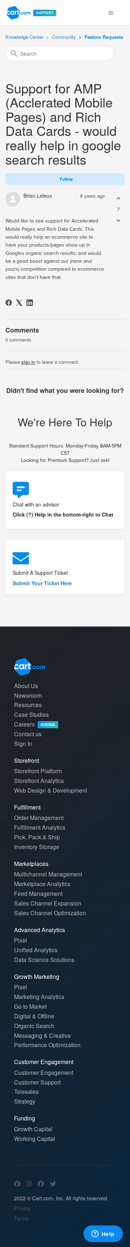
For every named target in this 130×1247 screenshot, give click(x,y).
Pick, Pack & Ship (37, 837)
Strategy (24, 1101)
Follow (66, 179)
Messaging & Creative (42, 1035)
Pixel (20, 940)
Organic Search (34, 1026)
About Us (26, 686)
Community (64, 36)
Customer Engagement (43, 1072)
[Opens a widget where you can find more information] (103, 1234)
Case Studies (31, 714)
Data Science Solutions (44, 959)
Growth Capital (33, 1129)
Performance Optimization (47, 1045)
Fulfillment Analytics (39, 827)
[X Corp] (19, 302)
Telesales (26, 1091)
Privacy (22, 1208)
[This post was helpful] (118, 198)
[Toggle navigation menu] (111, 13)
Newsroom (28, 695)
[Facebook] (8, 302)
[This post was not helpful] (118, 220)
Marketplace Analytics (42, 884)
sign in (28, 361)
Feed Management (38, 893)
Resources (28, 705)
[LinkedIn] (29, 302)
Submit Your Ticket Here (42, 583)
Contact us (28, 734)
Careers (34, 724)
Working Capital (34, 1138)
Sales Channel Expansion (47, 903)
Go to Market (30, 1006)
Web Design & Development (50, 790)
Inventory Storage (36, 847)
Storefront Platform (38, 771)
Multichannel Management (48, 874)
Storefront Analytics (39, 780)
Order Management (39, 817)
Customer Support (37, 1082)
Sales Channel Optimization (50, 913)
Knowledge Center (24, 36)
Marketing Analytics (39, 996)
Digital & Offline (34, 1016)
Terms (21, 1218)
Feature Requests (103, 36)
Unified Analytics (35, 950)
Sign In (23, 743)
